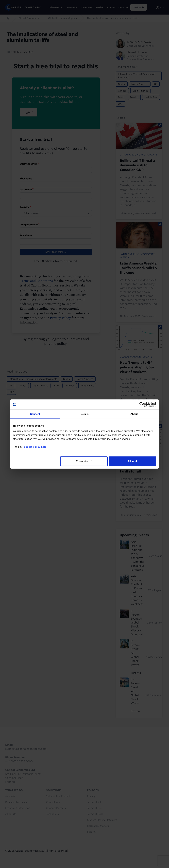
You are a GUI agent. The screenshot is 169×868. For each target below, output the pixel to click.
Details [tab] (85, 414)
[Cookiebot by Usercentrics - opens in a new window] (141, 404)
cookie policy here (35, 446)
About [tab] (134, 414)
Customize (82, 461)
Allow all (132, 461)
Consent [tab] (35, 414)
